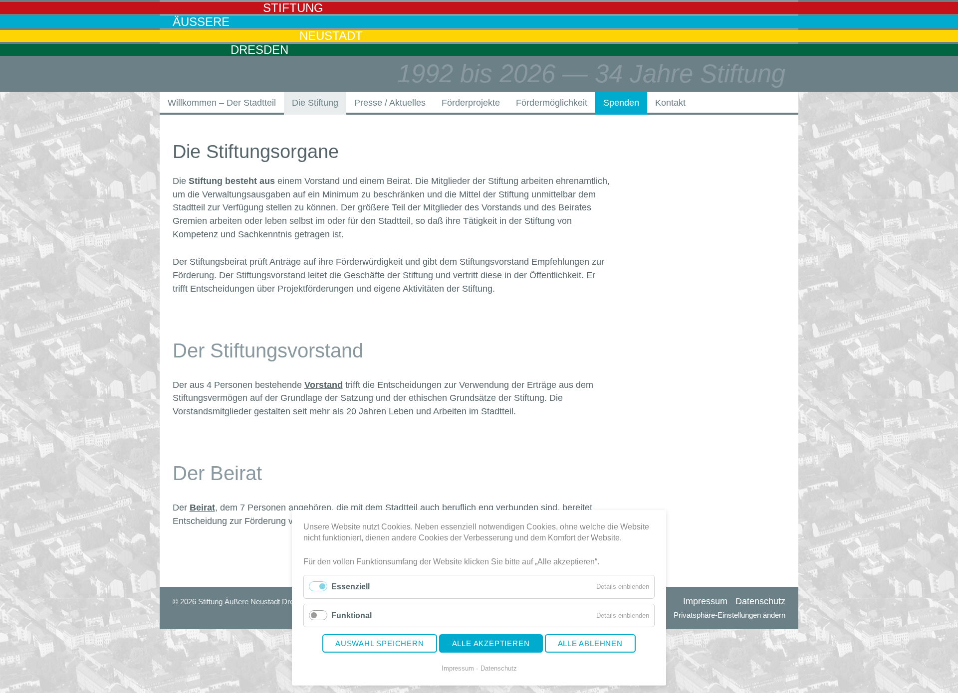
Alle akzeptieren (491, 643)
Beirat (202, 508)
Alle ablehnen (590, 643)
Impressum (458, 668)
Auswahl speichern (379, 643)
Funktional (351, 615)
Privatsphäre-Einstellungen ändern (729, 615)
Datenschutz (498, 668)
